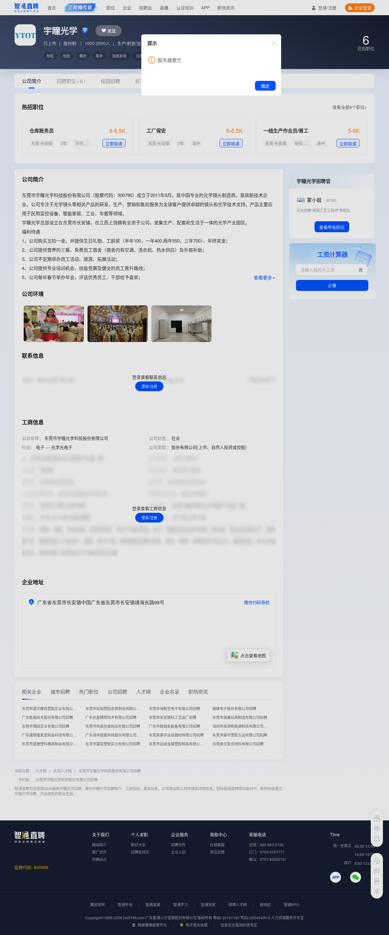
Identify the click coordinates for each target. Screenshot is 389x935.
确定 (265, 86)
